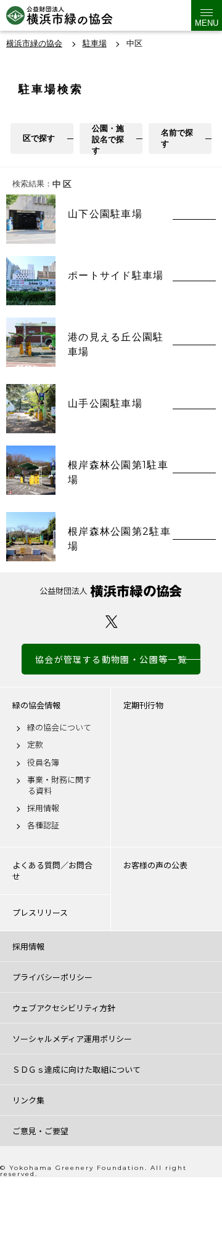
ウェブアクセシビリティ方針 (63, 1008)
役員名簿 (43, 762)
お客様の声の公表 (155, 865)
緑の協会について (59, 727)
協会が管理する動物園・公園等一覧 (111, 659)
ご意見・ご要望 (40, 1131)
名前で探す (177, 138)
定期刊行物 (143, 705)
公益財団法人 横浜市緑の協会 (111, 591)
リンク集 (28, 1100)
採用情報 (43, 808)
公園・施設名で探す (108, 139)
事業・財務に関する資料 (59, 785)
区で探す (39, 138)
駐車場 (95, 43)
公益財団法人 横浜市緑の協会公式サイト (59, 15)
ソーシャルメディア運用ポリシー (72, 1038)
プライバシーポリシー (52, 977)
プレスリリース (40, 912)
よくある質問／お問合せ (52, 871)
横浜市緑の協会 (34, 43)
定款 (35, 744)
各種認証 (43, 825)
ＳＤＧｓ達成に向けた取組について (76, 1069)
